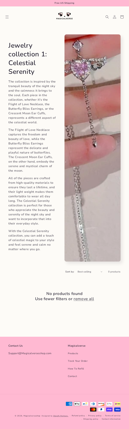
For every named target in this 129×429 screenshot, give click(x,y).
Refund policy (78, 415)
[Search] (107, 17)
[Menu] (7, 17)
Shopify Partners (61, 416)
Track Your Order (78, 361)
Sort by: (69, 271)
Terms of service (113, 415)
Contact (72, 376)
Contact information (111, 419)
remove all (84, 298)
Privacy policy (95, 415)
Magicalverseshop (32, 416)
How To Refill (76, 368)
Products (73, 353)
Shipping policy (90, 419)
